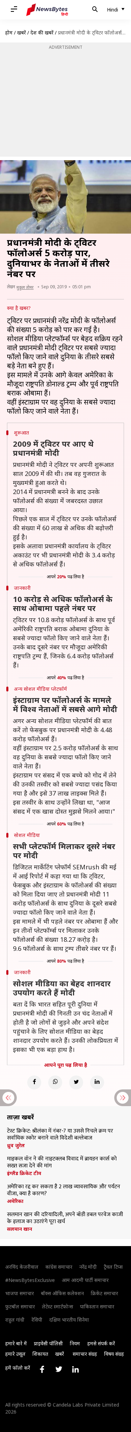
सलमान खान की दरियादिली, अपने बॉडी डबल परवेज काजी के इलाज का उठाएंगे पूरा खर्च (65, 1218)
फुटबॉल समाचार (20, 1306)
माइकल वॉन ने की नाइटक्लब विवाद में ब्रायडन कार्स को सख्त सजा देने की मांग (62, 1162)
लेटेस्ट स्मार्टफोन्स (57, 1306)
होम (9, 32)
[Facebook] (34, 1082)
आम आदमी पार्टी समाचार (85, 1280)
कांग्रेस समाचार (58, 1266)
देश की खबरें (41, 32)
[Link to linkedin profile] (75, 1369)
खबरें (21, 32)
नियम (75, 1343)
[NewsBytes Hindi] (47, 9)
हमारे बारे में (16, 1343)
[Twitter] (76, 1082)
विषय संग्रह (114, 1354)
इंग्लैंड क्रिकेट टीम (24, 1173)
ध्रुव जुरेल (16, 1145)
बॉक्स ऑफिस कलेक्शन (62, 1293)
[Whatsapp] (55, 1082)
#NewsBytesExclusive (30, 1280)
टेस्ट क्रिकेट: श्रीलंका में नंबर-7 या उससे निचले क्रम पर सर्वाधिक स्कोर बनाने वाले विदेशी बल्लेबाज (60, 1135)
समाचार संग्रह (85, 1354)
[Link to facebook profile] (42, 1369)
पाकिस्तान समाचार (97, 1306)
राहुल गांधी (14, 1319)
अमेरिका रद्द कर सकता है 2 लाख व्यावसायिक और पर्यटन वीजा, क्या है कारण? (63, 1190)
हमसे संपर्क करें (101, 1343)
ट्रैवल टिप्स (113, 1266)
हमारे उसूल (15, 1354)
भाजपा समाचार (19, 1293)
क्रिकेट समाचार (104, 1293)
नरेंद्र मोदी (88, 1266)
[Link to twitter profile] (58, 1369)
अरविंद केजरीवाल (21, 1266)
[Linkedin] (97, 1082)
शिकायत (40, 1354)
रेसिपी (36, 1319)
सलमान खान (19, 1229)
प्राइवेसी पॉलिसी (48, 1343)
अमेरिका (15, 1201)
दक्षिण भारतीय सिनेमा (69, 1319)
